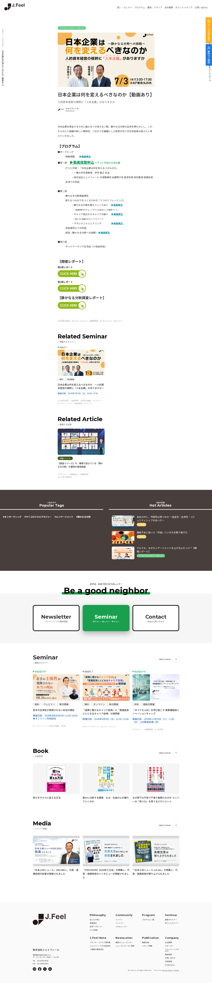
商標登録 (168, 954)
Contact (155, 618)
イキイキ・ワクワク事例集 (100, 942)
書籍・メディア (154, 7)
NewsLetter (124, 938)
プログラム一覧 (148, 919)
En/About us (170, 965)
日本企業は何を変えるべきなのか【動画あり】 (3, 68)
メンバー (119, 919)
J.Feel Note (3, 41)
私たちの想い (95, 919)
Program (148, 915)
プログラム (139, 7)
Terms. (176, 970)
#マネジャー (63, 474)
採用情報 (168, 961)
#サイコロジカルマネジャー (38, 516)
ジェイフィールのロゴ (172, 950)
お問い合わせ (201, 7)
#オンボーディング (12, 516)
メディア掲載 (147, 946)
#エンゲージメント (80, 320)
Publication (150, 938)
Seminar (106, 618)
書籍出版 (145, 942)
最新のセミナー (171, 919)
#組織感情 (93, 320)
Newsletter (56, 618)
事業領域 (93, 923)
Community (124, 915)
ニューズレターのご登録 (125, 946)
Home (3, 31)
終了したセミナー (172, 923)
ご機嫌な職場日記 (97, 949)
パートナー (120, 923)
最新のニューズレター (124, 942)
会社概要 (169, 7)
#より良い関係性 (65, 477)
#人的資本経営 (64, 320)
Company (172, 938)
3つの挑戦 (94, 930)
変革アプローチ (96, 926)
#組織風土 (74, 474)
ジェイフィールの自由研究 (100, 946)
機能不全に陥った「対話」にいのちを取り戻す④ (162, 532)
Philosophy (98, 915)
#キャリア (118, 320)
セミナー (128, 7)
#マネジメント (106, 320)
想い (119, 7)
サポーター (169, 946)
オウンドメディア (184, 7)
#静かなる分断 (83, 516)
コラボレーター (122, 926)
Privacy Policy (167, 970)
